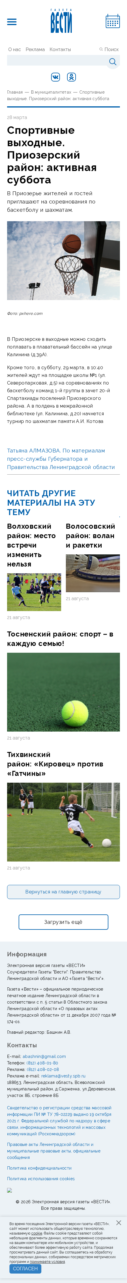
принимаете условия (47, 1262)
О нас (14, 49)
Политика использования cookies (41, 1178)
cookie (36, 1233)
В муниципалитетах (51, 92)
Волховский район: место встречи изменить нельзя (31, 545)
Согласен (25, 1268)
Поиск (112, 49)
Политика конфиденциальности (39, 1168)
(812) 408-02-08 (43, 1069)
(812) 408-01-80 (42, 1063)
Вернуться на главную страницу (63, 892)
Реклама (35, 49)
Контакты (60, 49)
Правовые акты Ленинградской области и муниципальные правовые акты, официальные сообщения (53, 1151)
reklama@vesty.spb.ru (63, 1076)
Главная (15, 92)
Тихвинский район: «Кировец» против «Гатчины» (55, 764)
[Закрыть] (118, 1222)
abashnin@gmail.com (44, 1056)
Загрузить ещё (63, 922)
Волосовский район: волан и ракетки (90, 535)
